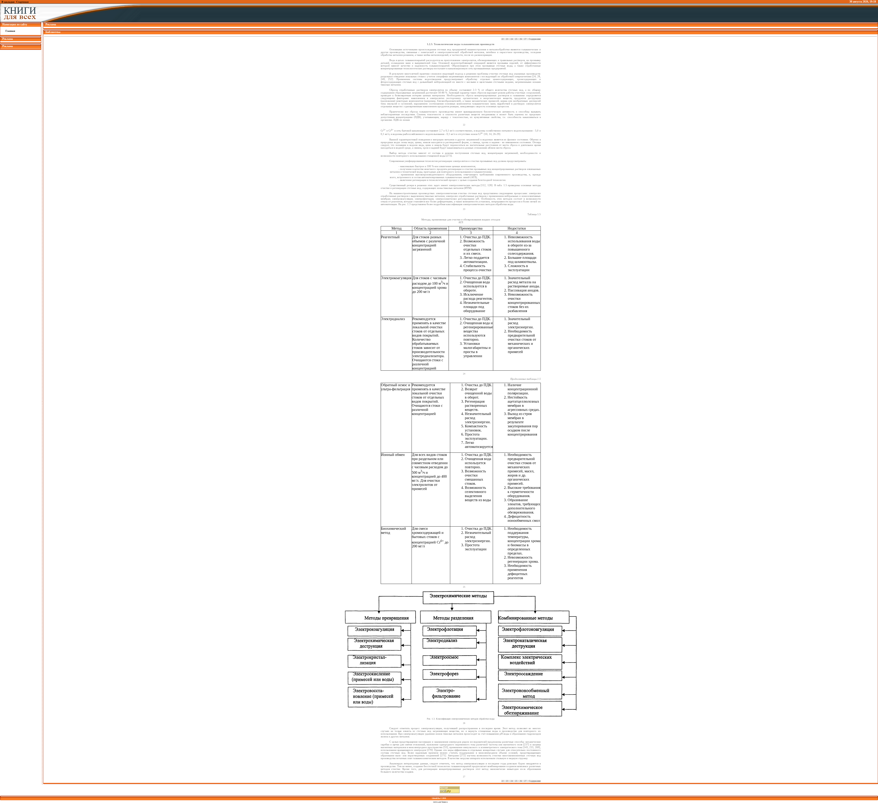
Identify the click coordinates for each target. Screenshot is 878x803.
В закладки (8, 1)
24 (512, 39)
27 (525, 39)
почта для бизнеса (440, 802)
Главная (10, 30)
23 (507, 39)
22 (502, 39)
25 (516, 39)
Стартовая (22, 1)
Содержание (535, 39)
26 (521, 39)
